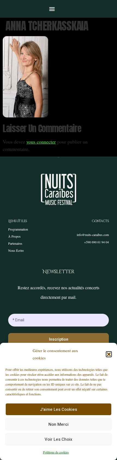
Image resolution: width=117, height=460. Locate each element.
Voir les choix (58, 439)
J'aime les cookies (58, 409)
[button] (109, 354)
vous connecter (41, 141)
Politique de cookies (56, 452)
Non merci (58, 424)
